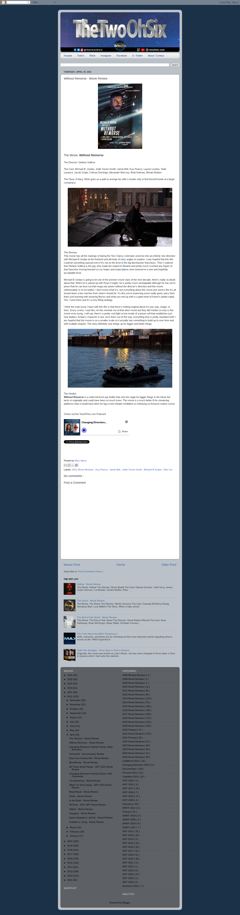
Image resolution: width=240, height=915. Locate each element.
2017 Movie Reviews (133, 714)
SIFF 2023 (128, 870)
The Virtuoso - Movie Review (84, 738)
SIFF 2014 (128, 839)
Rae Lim (168, 469)
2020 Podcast (129, 730)
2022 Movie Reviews (133, 741)
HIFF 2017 (128, 788)
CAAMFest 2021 (131, 761)
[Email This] (65, 465)
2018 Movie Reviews (133, 718)
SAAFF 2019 (129, 823)
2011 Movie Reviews (133, 690)
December (75, 700)
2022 (70, 692)
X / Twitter (137, 55)
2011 (70, 880)
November (75, 704)
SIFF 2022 (128, 866)
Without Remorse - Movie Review (86, 742)
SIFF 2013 (128, 835)
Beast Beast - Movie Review (83, 792)
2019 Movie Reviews (133, 722)
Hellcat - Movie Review (89, 584)
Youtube (68, 55)
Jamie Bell (115, 469)
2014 (70, 867)
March (73, 827)
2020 (70, 841)
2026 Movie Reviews (133, 757)
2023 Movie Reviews (133, 745)
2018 (70, 850)
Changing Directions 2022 (136, 765)
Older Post (168, 564)
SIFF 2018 (128, 855)
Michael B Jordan (153, 469)
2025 (70, 679)
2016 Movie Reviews (133, 710)
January (74, 836)
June (73, 726)
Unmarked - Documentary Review (86, 754)
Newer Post (72, 564)
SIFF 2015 (128, 843)
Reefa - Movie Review (80, 796)
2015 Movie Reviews (133, 706)
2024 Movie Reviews (133, 749)
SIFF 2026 (128, 882)
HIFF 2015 (128, 780)
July (72, 722)
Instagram (106, 55)
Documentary (129, 769)
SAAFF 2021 (129, 827)
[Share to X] (72, 465)
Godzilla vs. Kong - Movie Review (86, 822)
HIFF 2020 (128, 800)
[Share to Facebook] (76, 465)
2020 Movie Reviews (133, 726)
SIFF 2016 (128, 847)
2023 (70, 688)
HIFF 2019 (128, 796)
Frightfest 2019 (130, 776)
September (76, 713)
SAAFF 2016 (129, 815)
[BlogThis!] (69, 465)
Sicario (127, 266)
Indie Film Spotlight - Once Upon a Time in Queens (103, 650)
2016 (70, 858)
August (74, 717)
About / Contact (156, 55)
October (74, 709)
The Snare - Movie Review (90, 600)
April (72, 735)
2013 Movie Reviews (133, 698)
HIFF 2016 (128, 784)
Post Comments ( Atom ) (90, 571)
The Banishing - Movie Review (85, 781)
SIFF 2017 (128, 851)
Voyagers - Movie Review (82, 813)
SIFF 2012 (128, 831)
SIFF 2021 (128, 862)
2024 (70, 683)
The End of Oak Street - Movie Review (97, 617)
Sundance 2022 (130, 886)
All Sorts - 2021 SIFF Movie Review (87, 805)
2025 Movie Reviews (133, 753)
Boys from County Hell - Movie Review (89, 758)
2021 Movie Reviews (83, 469)
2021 (70, 696)
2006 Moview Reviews (134, 675)
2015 (70, 863)
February (75, 831)
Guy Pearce (101, 469)
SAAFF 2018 (129, 819)
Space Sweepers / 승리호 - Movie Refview (91, 817)
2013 (70, 871)
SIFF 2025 (128, 878)
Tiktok (92, 55)
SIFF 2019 (128, 859)
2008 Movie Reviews (133, 679)
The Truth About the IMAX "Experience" (97, 634)
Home (121, 564)
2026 (70, 675)
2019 (70, 845)
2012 (70, 876)
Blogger (126, 902)
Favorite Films (130, 773)
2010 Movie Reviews (133, 687)
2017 (70, 854)
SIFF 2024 (128, 874)
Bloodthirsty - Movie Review (83, 762)
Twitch (80, 55)
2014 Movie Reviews (133, 702)
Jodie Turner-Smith (132, 469)
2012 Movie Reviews (133, 694)
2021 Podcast (129, 737)
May (72, 730)
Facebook (121, 55)
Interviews (128, 804)
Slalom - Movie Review (81, 809)
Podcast (126, 812)
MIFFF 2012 (129, 808)
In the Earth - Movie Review (83, 800)
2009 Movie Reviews (133, 683)
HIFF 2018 (128, 792)
